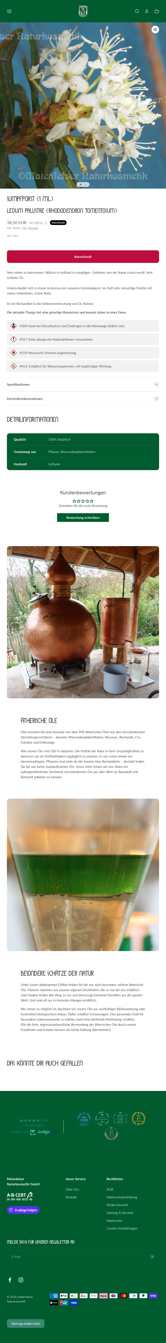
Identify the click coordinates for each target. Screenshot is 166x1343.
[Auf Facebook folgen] (10, 1280)
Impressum (114, 1220)
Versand (33, 228)
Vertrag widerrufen (25, 1323)
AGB (110, 1189)
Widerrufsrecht (117, 1205)
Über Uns (72, 1189)
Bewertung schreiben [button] (83, 517)
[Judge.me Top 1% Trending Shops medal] (138, 1119)
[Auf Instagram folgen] (21, 1280)
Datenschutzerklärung (122, 1197)
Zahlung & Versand (120, 1213)
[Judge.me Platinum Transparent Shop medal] (102, 1119)
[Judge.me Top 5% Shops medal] (111, 1134)
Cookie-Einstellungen (122, 1228)
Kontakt (71, 1197)
